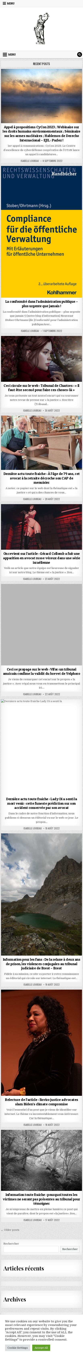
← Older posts (10, 1229)
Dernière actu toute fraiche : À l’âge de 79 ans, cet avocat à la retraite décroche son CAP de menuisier (41, 478)
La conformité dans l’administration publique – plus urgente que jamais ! (41, 303)
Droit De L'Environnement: (41, 78)
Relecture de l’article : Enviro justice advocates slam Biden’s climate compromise (41, 1101)
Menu (11, 3)
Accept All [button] (41, 1347)
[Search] (79, 54)
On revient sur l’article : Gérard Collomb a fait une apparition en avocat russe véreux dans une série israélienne (41, 557)
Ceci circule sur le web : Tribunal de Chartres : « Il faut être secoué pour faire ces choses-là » (41, 387)
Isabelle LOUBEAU (30, 161)
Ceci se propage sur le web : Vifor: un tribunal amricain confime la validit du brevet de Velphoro (41, 671)
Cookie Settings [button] (17, 1347)
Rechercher (11, 1243)
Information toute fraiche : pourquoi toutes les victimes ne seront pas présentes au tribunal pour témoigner (41, 1198)
